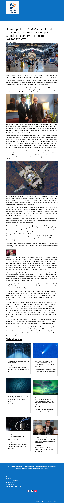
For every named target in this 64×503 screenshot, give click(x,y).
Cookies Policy (10, 478)
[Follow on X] (32, 491)
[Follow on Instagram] (35, 491)
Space (14, 42)
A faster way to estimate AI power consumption (18, 361)
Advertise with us (11, 482)
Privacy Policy (10, 484)
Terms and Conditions (12, 480)
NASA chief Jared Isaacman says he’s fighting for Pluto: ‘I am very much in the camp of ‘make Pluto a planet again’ (45, 440)
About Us (8, 476)
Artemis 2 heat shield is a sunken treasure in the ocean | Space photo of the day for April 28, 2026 (18, 399)
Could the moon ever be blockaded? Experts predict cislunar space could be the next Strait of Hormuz (17, 437)
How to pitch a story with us (14, 486)
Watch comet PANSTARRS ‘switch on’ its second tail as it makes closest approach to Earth (45, 362)
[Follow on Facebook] (28, 491)
